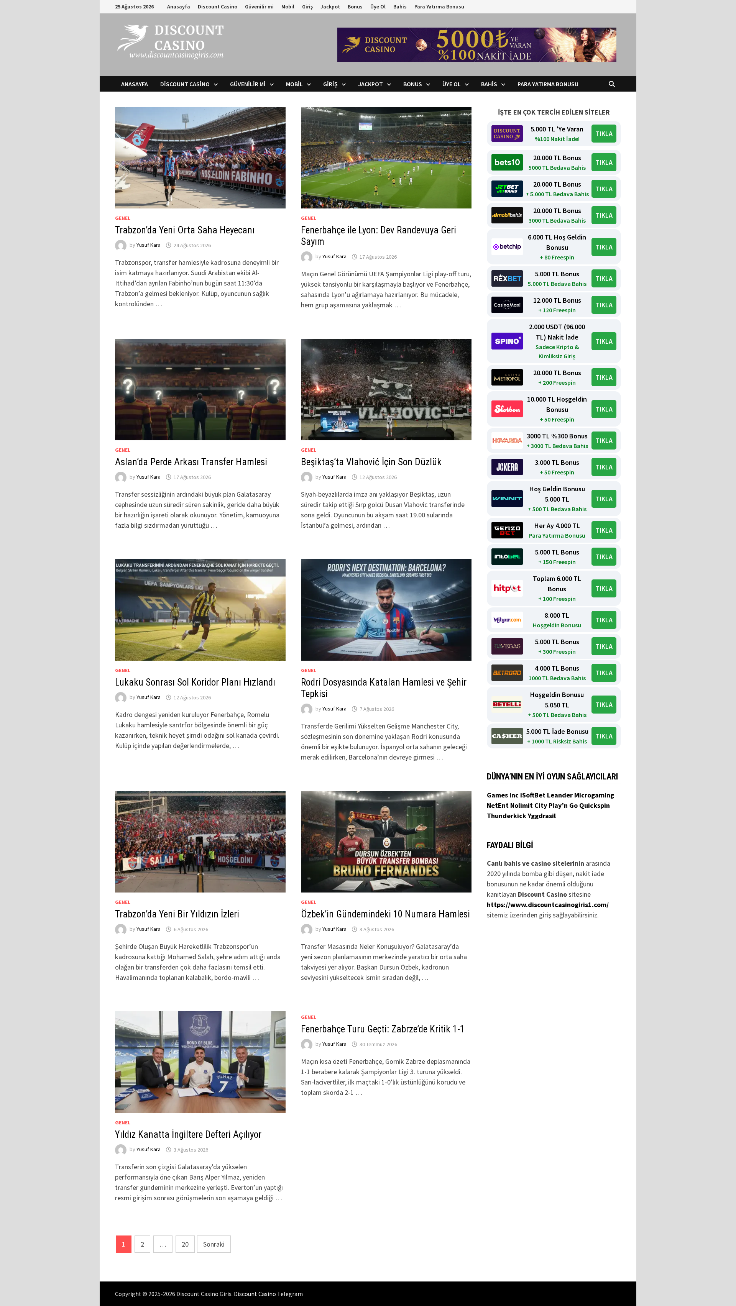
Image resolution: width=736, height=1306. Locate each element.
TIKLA (604, 133)
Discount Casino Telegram (268, 1294)
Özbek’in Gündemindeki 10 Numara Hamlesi (385, 914)
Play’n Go (564, 805)
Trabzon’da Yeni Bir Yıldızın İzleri (177, 914)
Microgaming (594, 795)
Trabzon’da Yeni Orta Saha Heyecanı (185, 230)
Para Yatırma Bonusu (439, 6)
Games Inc (503, 795)
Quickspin (594, 805)
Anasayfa (178, 6)
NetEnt (498, 805)
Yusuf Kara (148, 245)
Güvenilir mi (259, 6)
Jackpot (330, 6)
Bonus (355, 6)
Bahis (400, 6)
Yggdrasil (542, 815)
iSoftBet (533, 795)
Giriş (307, 6)
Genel (122, 218)
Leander (560, 795)
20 (185, 1244)
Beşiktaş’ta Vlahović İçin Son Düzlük (371, 462)
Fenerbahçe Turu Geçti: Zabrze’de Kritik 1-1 (383, 1029)
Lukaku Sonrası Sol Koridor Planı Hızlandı (195, 682)
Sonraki (214, 1244)
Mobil (287, 6)
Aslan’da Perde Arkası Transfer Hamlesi (191, 462)
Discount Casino (217, 6)
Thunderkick (507, 815)
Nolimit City (529, 805)
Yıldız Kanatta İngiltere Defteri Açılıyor (188, 1134)
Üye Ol (378, 6)
